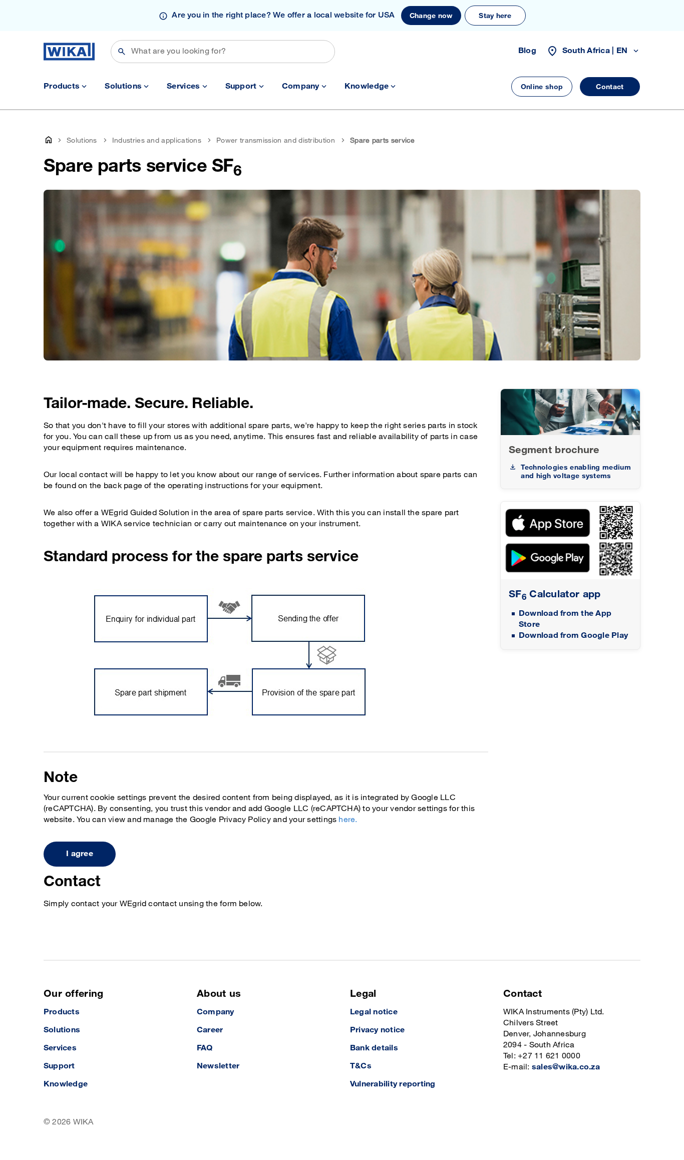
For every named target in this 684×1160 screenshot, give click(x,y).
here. (347, 820)
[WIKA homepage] (69, 51)
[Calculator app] (570, 540)
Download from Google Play (573, 635)
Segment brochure (554, 450)
